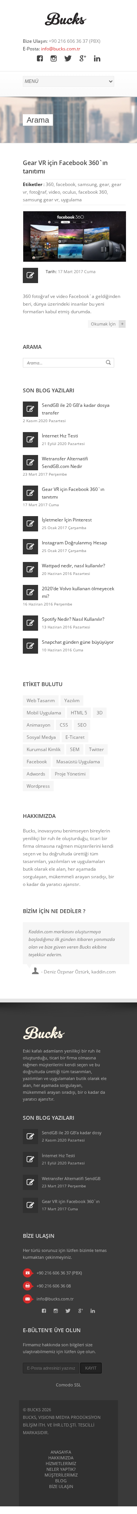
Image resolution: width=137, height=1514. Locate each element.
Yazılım (72, 700)
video (54, 192)
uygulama (71, 199)
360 (50, 184)
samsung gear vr (41, 199)
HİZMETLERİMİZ (61, 1463)
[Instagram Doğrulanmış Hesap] (30, 546)
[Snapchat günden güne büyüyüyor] (30, 646)
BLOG (61, 1480)
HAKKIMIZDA (60, 1458)
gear (104, 184)
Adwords (36, 774)
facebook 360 (92, 192)
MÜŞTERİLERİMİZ (61, 1475)
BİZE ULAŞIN (61, 1486)
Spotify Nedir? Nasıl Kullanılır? (73, 619)
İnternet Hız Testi (60, 435)
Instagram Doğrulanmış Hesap (74, 542)
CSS (64, 725)
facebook (65, 184)
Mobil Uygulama (44, 712)
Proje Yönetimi (70, 774)
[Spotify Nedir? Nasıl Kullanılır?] (30, 623)
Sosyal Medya (41, 737)
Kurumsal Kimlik (44, 749)
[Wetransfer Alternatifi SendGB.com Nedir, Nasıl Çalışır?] (30, 462)
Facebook (37, 761)
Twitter (96, 749)
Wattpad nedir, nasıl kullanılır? (73, 565)
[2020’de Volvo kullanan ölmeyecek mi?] (30, 592)
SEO (82, 725)
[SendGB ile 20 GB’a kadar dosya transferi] (30, 409)
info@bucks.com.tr (60, 48)
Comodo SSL (68, 1385)
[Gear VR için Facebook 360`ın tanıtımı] (30, 493)
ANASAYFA (61, 1452)
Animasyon (38, 725)
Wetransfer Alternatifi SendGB (71, 1178)
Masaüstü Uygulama (78, 761)
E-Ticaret (74, 737)
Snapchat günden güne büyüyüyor (78, 642)
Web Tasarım (41, 700)
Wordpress (38, 786)
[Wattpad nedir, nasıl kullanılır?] (30, 569)
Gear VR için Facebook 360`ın (71, 1201)
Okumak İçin (103, 324)
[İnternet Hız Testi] (30, 439)
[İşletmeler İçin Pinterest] (30, 523)
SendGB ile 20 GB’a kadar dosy (72, 1132)
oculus (69, 192)
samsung (87, 184)
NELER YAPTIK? (61, 1469)
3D (100, 712)
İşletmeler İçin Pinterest (67, 520)
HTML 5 (79, 712)
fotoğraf (37, 192)
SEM (75, 749)
